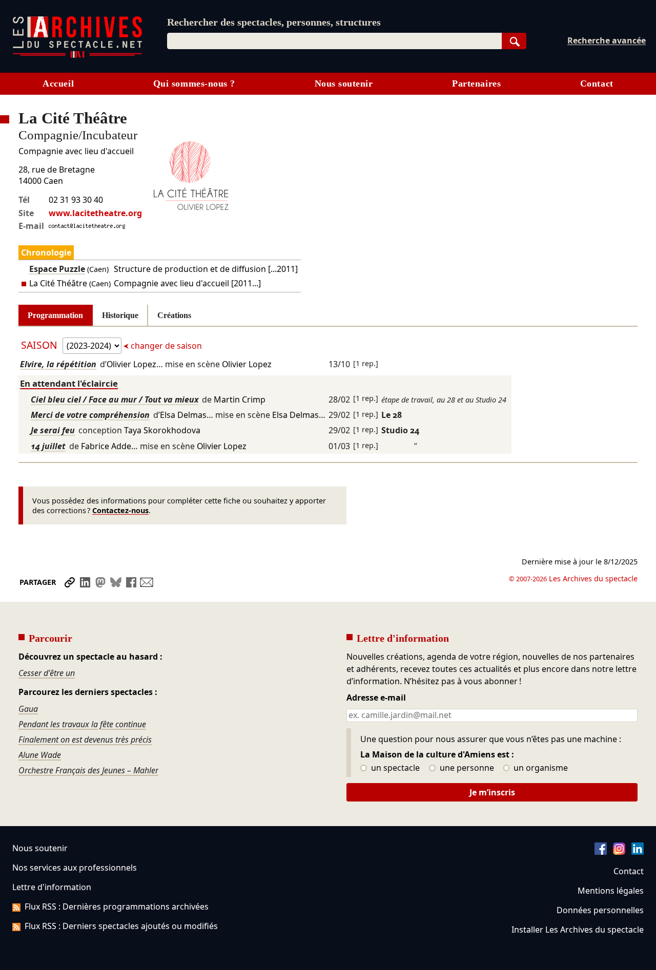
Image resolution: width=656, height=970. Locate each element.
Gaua (28, 708)
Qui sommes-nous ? (194, 83)
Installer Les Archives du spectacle (577, 929)
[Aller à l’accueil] (77, 55)
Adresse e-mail (376, 698)
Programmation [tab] (55, 315)
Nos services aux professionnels (74, 867)
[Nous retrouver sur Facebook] (600, 851)
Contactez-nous (120, 510)
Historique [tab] (120, 315)
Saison (40, 345)
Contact (596, 83)
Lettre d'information (51, 887)
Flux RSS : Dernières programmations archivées (117, 906)
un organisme (539, 768)
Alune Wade (39, 755)
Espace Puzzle (57, 269)
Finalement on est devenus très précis (85, 739)
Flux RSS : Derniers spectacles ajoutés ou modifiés (121, 926)
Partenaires (476, 83)
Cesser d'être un (46, 673)
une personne (466, 768)
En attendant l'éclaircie (69, 383)
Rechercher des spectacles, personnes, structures (274, 22)
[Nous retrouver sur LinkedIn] (637, 851)
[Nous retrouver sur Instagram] (619, 851)
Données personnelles (600, 910)
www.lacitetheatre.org (95, 213)
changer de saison (165, 345)
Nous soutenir (344, 83)
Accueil (58, 83)
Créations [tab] (174, 315)
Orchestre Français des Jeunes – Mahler (88, 770)
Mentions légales (611, 890)
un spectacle (394, 768)
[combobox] (334, 41)
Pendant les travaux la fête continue (82, 724)
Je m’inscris (492, 792)
